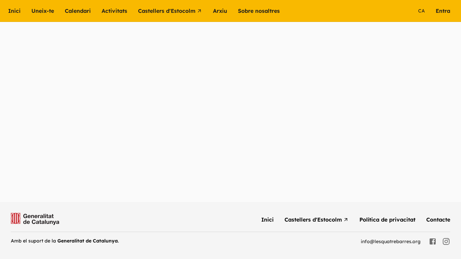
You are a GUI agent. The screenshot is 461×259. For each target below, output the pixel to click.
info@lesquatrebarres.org (391, 241)
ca (421, 11)
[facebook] (432, 241)
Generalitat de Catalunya (87, 241)
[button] (120, 11)
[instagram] (446, 241)
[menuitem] (19, 11)
